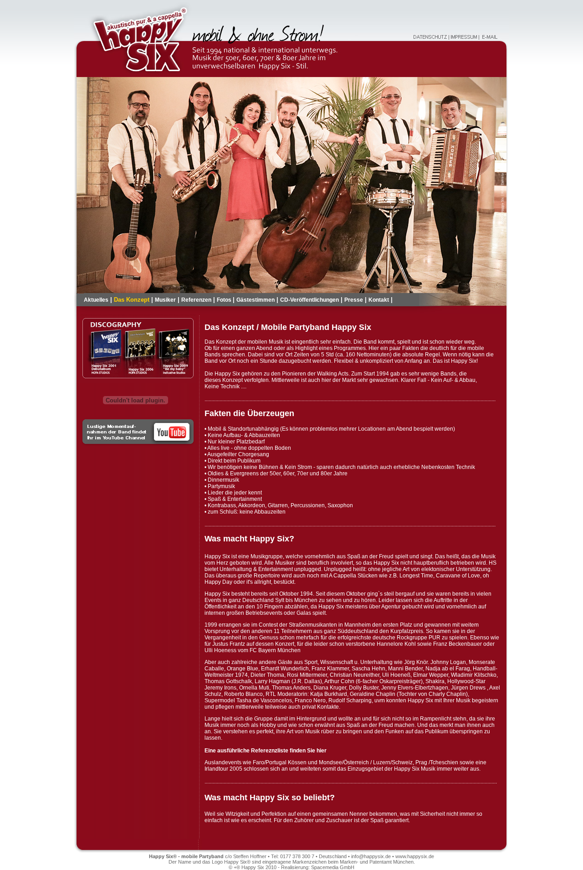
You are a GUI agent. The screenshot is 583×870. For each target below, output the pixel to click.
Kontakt (378, 300)
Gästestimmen (255, 300)
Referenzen (196, 300)
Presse (353, 300)
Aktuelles (96, 300)
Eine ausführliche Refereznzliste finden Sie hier (266, 750)
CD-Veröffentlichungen (309, 300)
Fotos (225, 300)
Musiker (165, 300)
